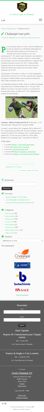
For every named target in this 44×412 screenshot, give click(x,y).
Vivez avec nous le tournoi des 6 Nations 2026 (20, 202)
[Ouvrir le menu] (40, 20)
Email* (22, 317)
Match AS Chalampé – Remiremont (25, 151)
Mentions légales (22, 398)
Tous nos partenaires (22, 295)
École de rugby (9, 213)
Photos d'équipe (10, 224)
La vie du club (9, 222)
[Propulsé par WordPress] (33, 406)
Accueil (3, 28)
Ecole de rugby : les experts (20, 147)
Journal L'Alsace (35, 37)
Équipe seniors (11, 28)
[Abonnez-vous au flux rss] (2, 20)
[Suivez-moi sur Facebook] (4, 20)
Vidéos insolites (10, 233)
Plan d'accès (22, 386)
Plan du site (22, 395)
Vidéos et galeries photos (12, 230)
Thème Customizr (25, 409)
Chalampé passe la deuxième (12, 167)
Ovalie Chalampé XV (19, 407)
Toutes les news (25, 37)
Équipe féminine (10, 216)
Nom (22, 309)
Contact (22, 384)
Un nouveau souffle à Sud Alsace (30, 170)
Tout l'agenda (22, 369)
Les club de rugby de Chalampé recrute (17, 200)
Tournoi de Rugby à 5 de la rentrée (16, 197)
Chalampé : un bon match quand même (22, 144)
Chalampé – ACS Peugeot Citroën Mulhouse (25, 154)
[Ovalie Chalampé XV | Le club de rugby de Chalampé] (22, 7)
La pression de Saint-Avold (20, 149)
